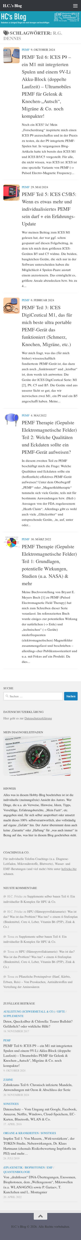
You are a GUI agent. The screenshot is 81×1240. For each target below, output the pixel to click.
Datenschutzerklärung (38, 718)
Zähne (8, 1079)
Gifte (61, 1011)
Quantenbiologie (16, 1172)
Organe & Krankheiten (21, 1133)
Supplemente (13, 1016)
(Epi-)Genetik (13, 1167)
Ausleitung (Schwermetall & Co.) (29, 1011)
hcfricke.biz (68, 869)
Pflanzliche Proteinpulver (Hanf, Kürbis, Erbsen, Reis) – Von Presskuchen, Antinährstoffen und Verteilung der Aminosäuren (37, 981)
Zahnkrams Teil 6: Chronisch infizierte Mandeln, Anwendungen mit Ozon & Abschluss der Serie (37, 1087)
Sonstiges (11, 1103)
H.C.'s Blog (12, 5)
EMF (50, 1167)
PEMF (25, 50)
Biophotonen (35, 1167)
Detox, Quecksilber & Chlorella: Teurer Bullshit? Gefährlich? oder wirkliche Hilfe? (37, 1023)
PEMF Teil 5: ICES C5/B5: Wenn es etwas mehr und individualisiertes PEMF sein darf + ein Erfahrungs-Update (49, 209)
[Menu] (75, 5)
